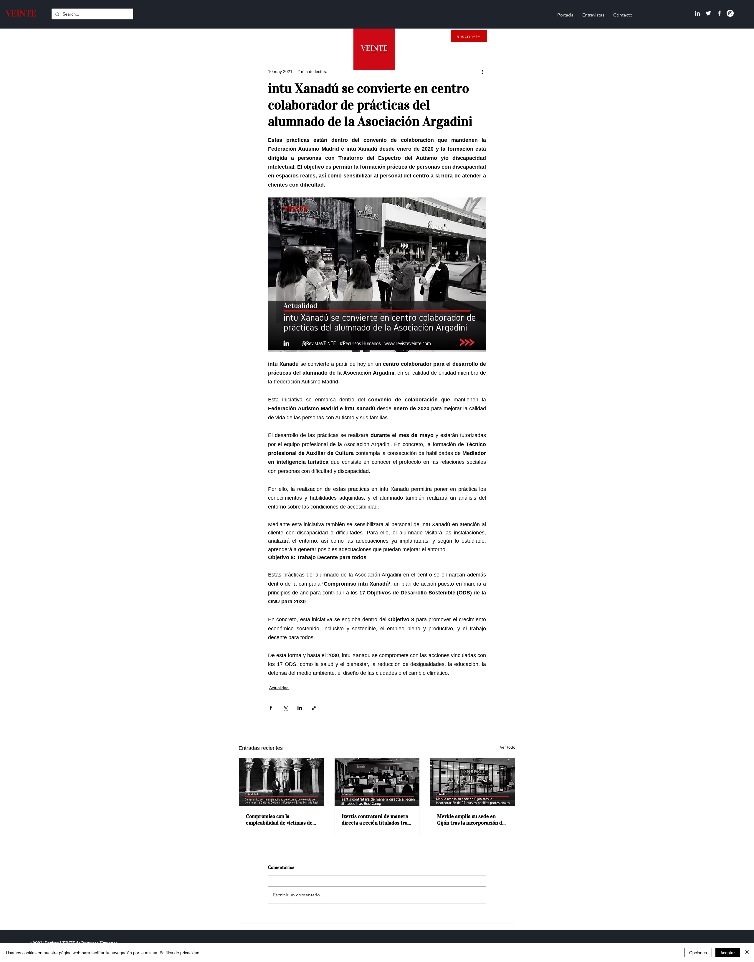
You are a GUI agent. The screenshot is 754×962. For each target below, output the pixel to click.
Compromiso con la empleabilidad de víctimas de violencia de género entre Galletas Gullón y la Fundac (279, 819)
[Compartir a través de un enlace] (314, 708)
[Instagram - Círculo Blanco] (730, 13)
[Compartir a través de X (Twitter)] (285, 708)
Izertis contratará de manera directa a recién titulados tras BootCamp (376, 819)
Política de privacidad (179, 953)
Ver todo (507, 747)
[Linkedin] (697, 13)
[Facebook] (719, 13)
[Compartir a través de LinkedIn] (299, 708)
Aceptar (727, 953)
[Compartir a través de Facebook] (271, 708)
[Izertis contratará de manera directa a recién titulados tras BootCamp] (377, 782)
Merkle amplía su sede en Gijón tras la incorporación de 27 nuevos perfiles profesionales (471, 819)
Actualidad (279, 687)
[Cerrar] (746, 952)
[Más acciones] (482, 71)
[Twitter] (708, 13)
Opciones (698, 953)
